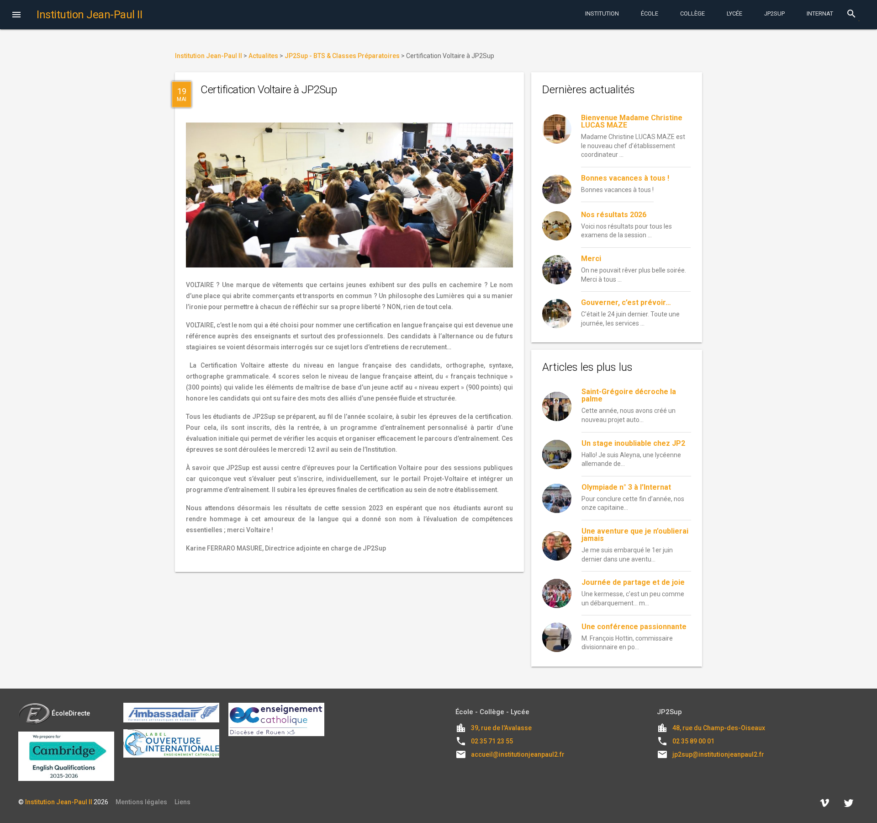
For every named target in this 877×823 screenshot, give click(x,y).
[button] (16, 16)
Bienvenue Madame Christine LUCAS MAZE (631, 121)
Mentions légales (141, 802)
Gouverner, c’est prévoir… (626, 302)
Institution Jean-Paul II (58, 802)
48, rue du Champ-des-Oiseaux (718, 728)
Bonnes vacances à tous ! (625, 178)
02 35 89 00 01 (693, 741)
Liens (182, 802)
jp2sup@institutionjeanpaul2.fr (718, 754)
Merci (591, 258)
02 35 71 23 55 (492, 741)
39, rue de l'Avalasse (501, 728)
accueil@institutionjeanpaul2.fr (518, 754)
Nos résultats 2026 (613, 214)
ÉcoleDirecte (71, 713)
